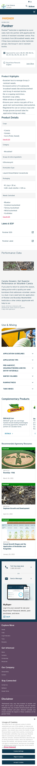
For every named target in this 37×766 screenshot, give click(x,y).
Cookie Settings (18, 751)
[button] (18, 353)
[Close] (34, 719)
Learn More (30, 64)
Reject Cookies (18, 757)
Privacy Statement (9, 747)
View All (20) (6, 217)
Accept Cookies (18, 762)
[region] (18, 741)
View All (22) (6, 139)
